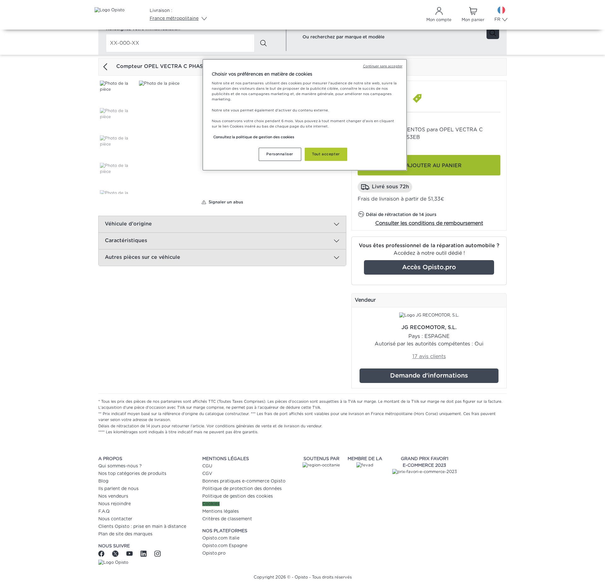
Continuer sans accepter (382, 66)
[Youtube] (130, 553)
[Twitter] (116, 553)
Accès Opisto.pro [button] (429, 267)
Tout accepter (326, 154)
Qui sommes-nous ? (120, 466)
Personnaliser (279, 154)
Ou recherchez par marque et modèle (343, 37)
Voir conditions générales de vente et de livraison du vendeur (263, 426)
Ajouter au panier (434, 165)
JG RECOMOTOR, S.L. (429, 327)
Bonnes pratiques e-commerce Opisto (243, 481)
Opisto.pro (214, 553)
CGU (207, 466)
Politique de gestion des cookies (237, 496)
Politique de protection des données (242, 489)
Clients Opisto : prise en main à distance (142, 526)
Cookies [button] (211, 504)
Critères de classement (227, 519)
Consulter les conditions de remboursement (429, 223)
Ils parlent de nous (118, 489)
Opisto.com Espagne (224, 546)
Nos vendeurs (113, 496)
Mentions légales (220, 511)
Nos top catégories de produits (132, 473)
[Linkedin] (144, 553)
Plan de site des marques (125, 534)
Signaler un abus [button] (224, 202)
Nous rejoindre (114, 504)
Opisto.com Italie (220, 538)
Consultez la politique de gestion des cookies (253, 137)
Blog (103, 481)
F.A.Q (104, 511)
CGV (207, 473)
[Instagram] (157, 553)
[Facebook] (103, 553)
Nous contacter (115, 519)
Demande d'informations (429, 376)
